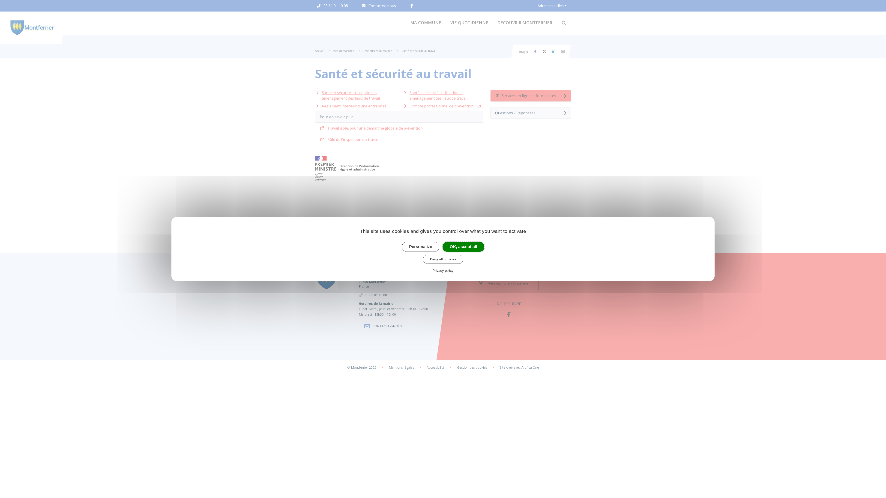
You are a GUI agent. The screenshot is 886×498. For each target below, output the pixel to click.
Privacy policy (443, 271)
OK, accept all (463, 246)
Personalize (420, 246)
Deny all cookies (443, 259)
